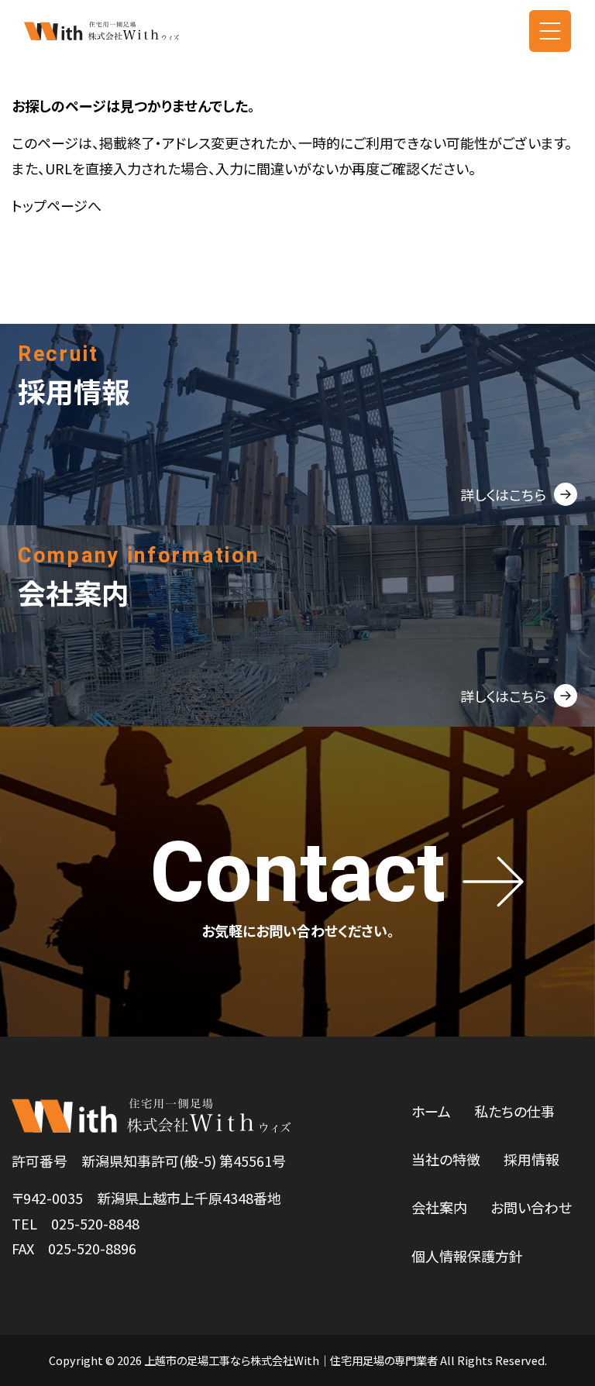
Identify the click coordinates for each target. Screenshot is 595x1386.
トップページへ (56, 205)
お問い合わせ (531, 1207)
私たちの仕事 (514, 1111)
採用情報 (531, 1159)
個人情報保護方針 (467, 1256)
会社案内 (439, 1207)
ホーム (431, 1111)
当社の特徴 (445, 1159)
